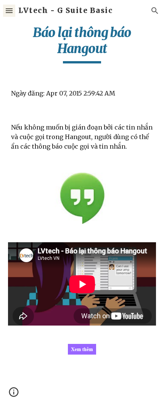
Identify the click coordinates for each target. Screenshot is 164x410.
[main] (82, 43)
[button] (9, 10)
